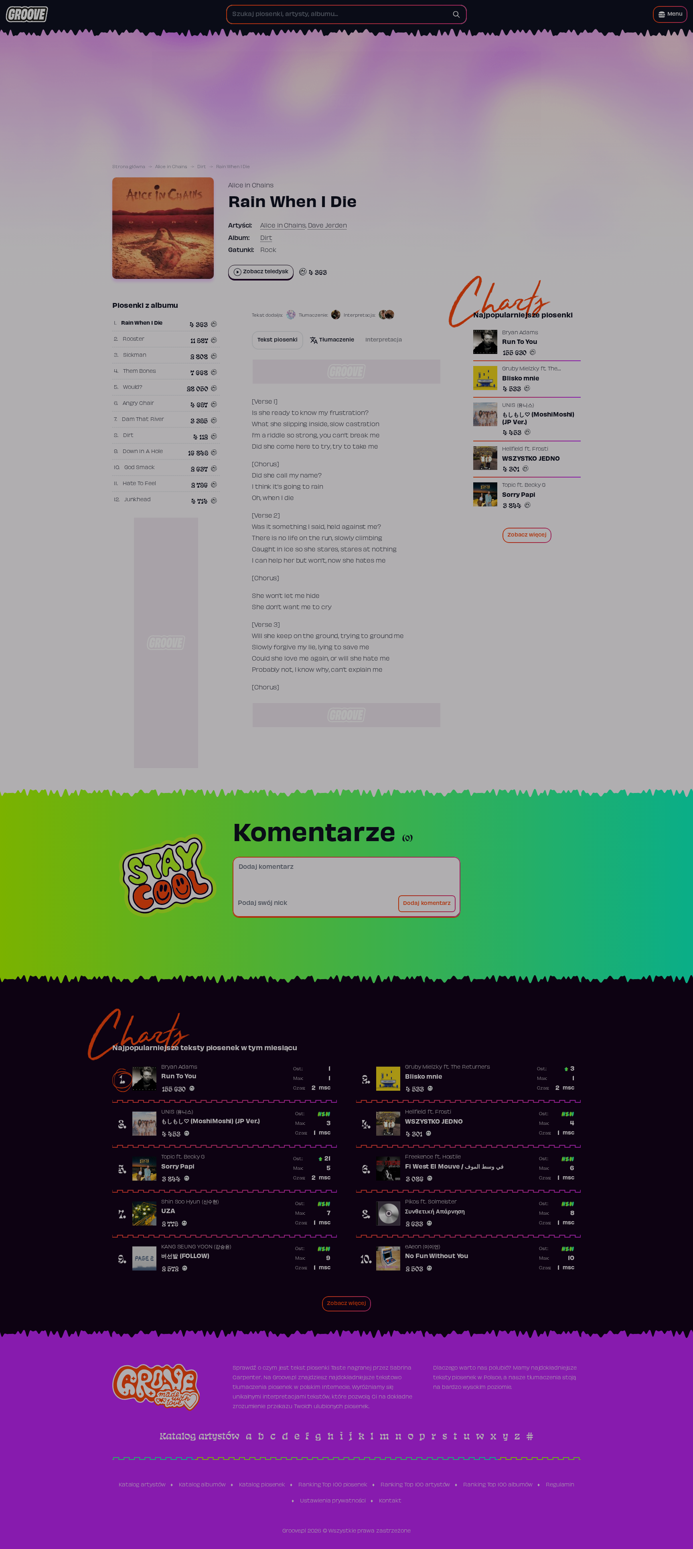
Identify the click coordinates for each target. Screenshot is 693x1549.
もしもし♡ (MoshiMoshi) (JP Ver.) (538, 418)
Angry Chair (138, 403)
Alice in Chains (171, 167)
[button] (670, 14)
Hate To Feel (139, 484)
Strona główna (128, 167)
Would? (132, 387)
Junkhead (137, 500)
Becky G (535, 485)
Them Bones (139, 371)
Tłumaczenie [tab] (336, 340)
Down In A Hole (143, 451)
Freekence (419, 1157)
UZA (168, 1211)
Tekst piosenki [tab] (277, 340)
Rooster (133, 339)
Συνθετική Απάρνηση (435, 1212)
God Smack (139, 468)
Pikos (412, 1202)
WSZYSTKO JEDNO (531, 458)
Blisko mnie (520, 379)
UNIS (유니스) (518, 405)
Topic (509, 485)
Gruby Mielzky (520, 369)
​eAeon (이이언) (422, 1247)
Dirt (201, 167)
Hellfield (512, 449)
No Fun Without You (436, 1256)
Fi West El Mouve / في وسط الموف (454, 1167)
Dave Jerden (327, 226)
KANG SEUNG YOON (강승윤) (196, 1247)
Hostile (451, 1157)
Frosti (540, 449)
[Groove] (27, 14)
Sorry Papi (518, 495)
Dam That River (143, 419)
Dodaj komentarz (427, 903)
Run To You (519, 342)
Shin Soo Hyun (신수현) (190, 1202)
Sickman (134, 355)
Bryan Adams (520, 333)
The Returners (470, 1067)
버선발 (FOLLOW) (185, 1256)
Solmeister (442, 1202)
